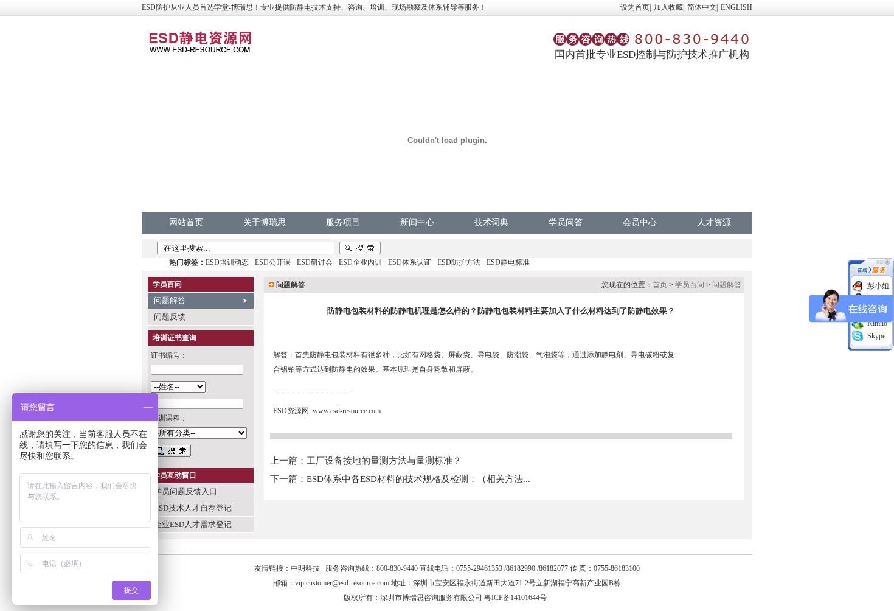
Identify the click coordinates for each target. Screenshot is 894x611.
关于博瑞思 (264, 222)
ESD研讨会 (315, 262)
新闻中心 (417, 222)
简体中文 (701, 7)
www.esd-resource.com (347, 411)
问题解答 (169, 300)
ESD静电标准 (508, 262)
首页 (660, 285)
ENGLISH (736, 7)
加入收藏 (668, 7)
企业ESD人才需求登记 (193, 524)
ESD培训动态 (227, 262)
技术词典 (491, 222)
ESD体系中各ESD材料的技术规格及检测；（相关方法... (418, 479)
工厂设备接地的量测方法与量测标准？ (384, 461)
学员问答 (566, 222)
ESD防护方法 (458, 262)
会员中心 (640, 222)
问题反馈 (169, 316)
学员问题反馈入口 (185, 491)
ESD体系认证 (409, 262)
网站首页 (186, 222)
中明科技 (305, 568)
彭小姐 (878, 286)
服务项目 (343, 222)
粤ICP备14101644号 (515, 597)
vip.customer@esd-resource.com (342, 583)
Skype (876, 336)
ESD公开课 (273, 262)
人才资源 (714, 222)
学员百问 (689, 285)
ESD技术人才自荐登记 (193, 507)
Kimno (877, 323)
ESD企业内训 (360, 262)
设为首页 (635, 7)
